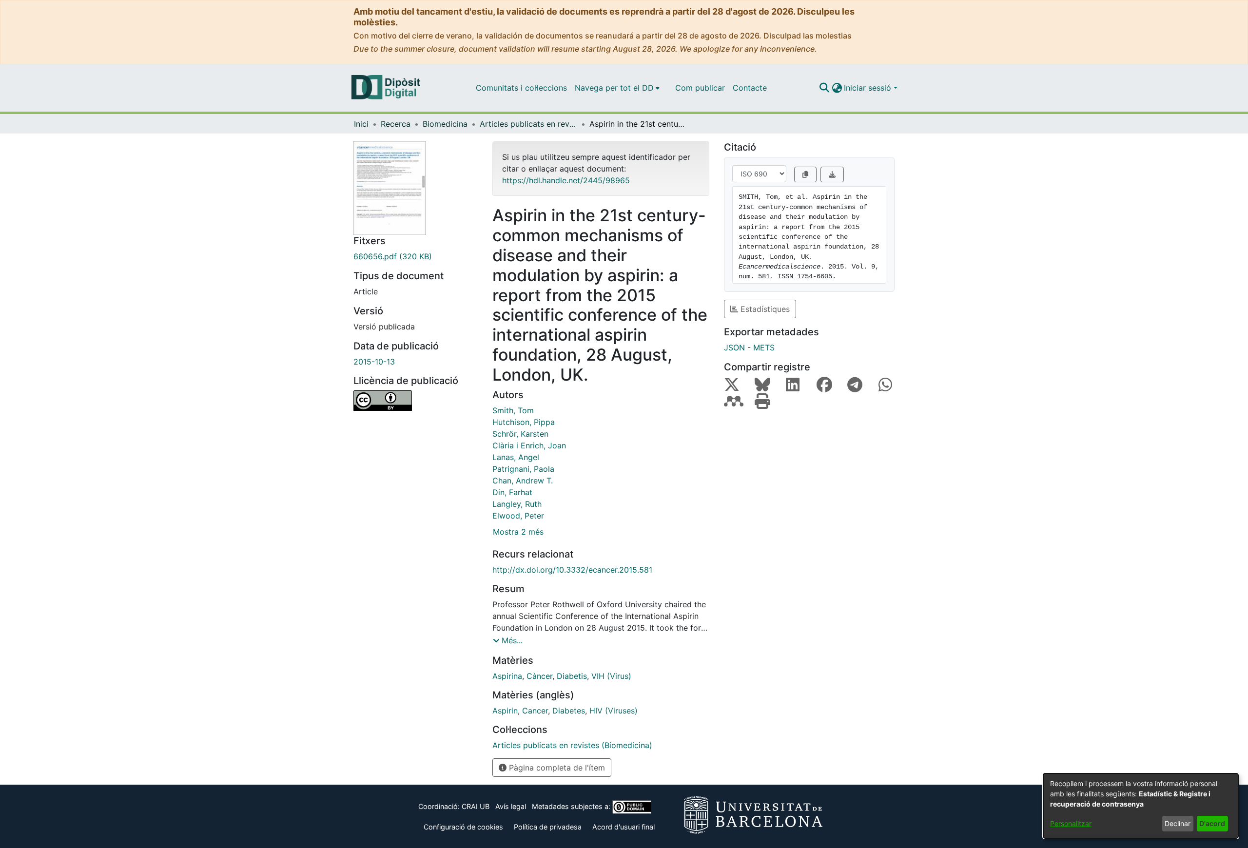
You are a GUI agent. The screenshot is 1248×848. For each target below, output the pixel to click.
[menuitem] (617, 87)
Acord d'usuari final (623, 827)
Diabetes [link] (568, 710)
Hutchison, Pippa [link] (523, 422)
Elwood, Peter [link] (518, 515)
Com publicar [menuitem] (700, 88)
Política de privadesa (548, 827)
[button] (824, 88)
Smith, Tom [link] (513, 410)
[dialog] (1140, 805)
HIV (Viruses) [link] (613, 710)
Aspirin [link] (505, 710)
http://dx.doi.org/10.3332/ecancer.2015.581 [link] (572, 570)
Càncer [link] (539, 676)
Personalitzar (1071, 823)
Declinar (1177, 823)
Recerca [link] (395, 124)
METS (764, 347)
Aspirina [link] (507, 676)
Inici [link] (361, 124)
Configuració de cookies (463, 827)
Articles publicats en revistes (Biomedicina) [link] (528, 124)
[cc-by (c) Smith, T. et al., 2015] (415, 400)
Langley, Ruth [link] (517, 504)
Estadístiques (764, 309)
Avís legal (510, 806)
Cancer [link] (535, 710)
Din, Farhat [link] (512, 492)
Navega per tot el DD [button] (614, 88)
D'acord (1212, 823)
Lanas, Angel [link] (515, 457)
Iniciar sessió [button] (869, 88)
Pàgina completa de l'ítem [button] (556, 767)
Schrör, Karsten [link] (520, 434)
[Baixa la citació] (832, 174)
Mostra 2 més (518, 532)
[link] (415, 256)
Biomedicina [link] (445, 124)
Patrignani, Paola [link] (523, 469)
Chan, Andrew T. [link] (522, 480)
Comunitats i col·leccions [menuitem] (521, 88)
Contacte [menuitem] (750, 88)
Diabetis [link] (572, 676)
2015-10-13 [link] (374, 361)
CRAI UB (475, 806)
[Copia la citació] (805, 174)
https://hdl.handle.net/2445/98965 (566, 180)
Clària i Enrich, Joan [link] (529, 445)
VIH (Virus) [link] (611, 676)
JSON (734, 347)
